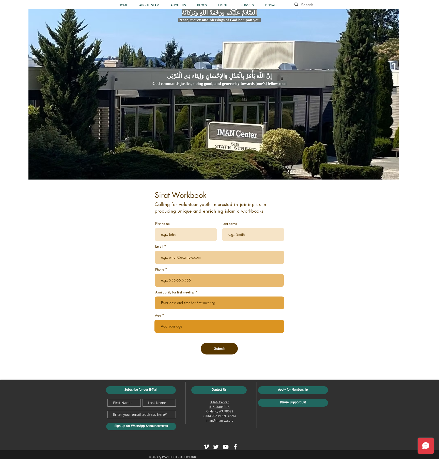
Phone (159, 269)
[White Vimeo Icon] (206, 446)
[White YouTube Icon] (225, 446)
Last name (230, 223)
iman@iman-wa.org (219, 420)
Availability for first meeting (174, 292)
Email (159, 246)
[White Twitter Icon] (216, 446)
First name (162, 223)
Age (158, 315)
